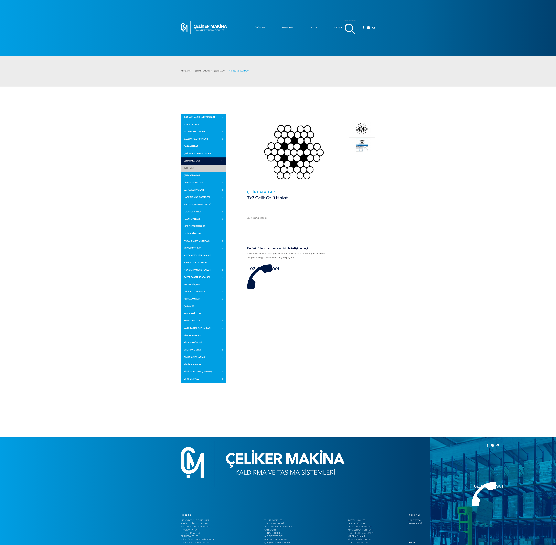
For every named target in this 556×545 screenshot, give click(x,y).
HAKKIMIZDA (414, 520)
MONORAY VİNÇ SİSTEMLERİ (195, 520)
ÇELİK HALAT (219, 71)
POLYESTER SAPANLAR (360, 527)
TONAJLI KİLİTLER (273, 533)
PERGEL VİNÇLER (356, 524)
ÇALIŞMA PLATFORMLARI (277, 543)
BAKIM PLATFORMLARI (275, 539)
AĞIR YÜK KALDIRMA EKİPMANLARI (198, 539)
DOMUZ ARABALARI (358, 543)
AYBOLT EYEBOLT (273, 536)
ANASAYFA (186, 71)
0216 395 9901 (264, 269)
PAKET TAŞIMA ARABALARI (361, 533)
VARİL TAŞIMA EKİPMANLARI (278, 527)
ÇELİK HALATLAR (202, 71)
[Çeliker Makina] (204, 27)
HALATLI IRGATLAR (190, 533)
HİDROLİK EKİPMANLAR (359, 539)
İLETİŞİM (338, 28)
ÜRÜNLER (260, 28)
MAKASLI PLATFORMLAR (360, 530)
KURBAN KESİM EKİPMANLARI (195, 527)
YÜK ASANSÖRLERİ (274, 524)
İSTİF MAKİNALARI (356, 536)
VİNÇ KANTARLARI (190, 530)
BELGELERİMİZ (415, 524)
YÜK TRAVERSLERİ (273, 520)
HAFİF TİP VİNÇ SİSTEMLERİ (194, 524)
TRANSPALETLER (189, 536)
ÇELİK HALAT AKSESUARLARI (195, 543)
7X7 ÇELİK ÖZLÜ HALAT (239, 71)
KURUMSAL (288, 28)
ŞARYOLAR (270, 530)
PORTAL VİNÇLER (356, 520)
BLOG (314, 28)
